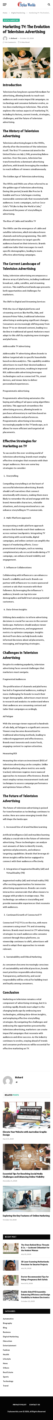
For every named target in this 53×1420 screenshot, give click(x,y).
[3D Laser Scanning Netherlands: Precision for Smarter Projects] (11, 1265)
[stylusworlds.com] (26, 4)
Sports (6, 1377)
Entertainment (9, 1345)
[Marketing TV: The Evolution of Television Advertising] (26, 62)
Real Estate (8, 1372)
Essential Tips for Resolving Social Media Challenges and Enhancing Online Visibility (23, 1175)
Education (7, 1341)
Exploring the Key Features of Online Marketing (26, 1215)
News (5, 1363)
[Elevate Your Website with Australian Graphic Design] (26, 1115)
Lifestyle (7, 1359)
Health (6, 1354)
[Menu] (5, 4)
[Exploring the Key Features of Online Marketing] (26, 1199)
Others (6, 1368)
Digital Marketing (11, 20)
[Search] (48, 4)
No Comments (10, 42)
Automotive (8, 1318)
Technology (8, 1381)
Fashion (6, 1350)
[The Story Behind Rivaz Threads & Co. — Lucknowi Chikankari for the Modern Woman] (11, 1248)
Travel (5, 1385)
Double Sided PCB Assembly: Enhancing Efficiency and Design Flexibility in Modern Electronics (35, 1295)
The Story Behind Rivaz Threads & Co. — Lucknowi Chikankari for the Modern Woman (35, 1248)
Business (7, 1332)
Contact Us (34, 1405)
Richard (14, 38)
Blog (5, 1327)
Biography (7, 1323)
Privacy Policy (19, 1405)
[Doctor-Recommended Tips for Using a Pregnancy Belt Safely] (11, 1280)
